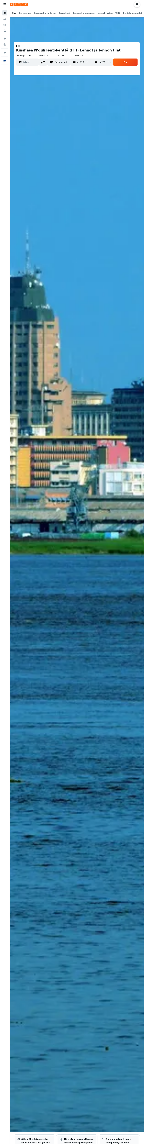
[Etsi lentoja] (4, 13)
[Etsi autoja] (4, 25)
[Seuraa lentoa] (4, 44)
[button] (5, 4)
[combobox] (61, 55)
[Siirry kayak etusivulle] (19, 4)
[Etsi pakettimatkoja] (4, 30)
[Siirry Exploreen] (4, 38)
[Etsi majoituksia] (4, 19)
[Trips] (4, 52)
